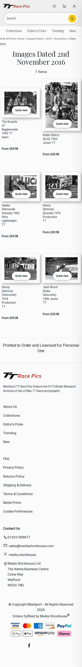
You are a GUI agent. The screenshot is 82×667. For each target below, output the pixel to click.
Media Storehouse (53, 616)
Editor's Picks (36, 31)
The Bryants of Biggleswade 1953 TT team (10, 129)
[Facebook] (29, 648)
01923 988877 (19, 537)
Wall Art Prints (8, 38)
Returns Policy (13, 476)
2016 (49, 38)
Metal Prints (12, 503)
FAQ (6, 459)
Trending (58, 31)
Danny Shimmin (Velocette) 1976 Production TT (9, 296)
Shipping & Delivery (17, 485)
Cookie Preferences (18, 511)
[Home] (16, 6)
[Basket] (64, 6)
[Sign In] (74, 6)
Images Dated (35, 38)
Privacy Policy (13, 467)
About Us (10, 407)
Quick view (21, 110)
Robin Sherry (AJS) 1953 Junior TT (51, 139)
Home (20, 38)
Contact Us (11, 528)
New (72, 31)
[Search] (72, 18)
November (60, 38)
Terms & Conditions (18, 494)
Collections (14, 31)
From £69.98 (10, 148)
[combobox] (36, 18)
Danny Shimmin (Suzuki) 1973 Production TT (52, 213)
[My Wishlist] (54, 6)
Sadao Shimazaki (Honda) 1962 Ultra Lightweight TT (11, 215)
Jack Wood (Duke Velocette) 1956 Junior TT (50, 294)
